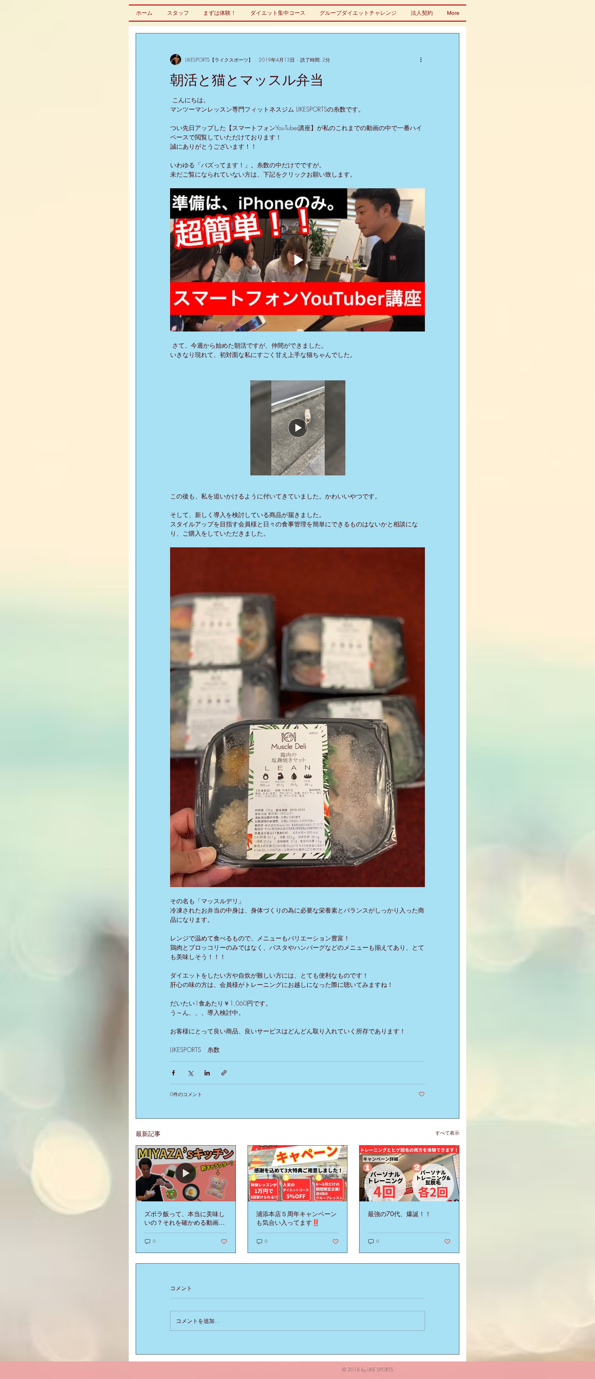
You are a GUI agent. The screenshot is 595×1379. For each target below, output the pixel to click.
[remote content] (297, 425)
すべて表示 (447, 1132)
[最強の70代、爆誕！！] (409, 1173)
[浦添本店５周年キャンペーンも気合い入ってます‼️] (297, 1173)
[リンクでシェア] (224, 1073)
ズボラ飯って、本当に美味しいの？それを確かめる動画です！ (184, 1218)
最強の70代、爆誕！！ (399, 1214)
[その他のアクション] (421, 59)
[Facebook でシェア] (173, 1073)
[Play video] (297, 259)
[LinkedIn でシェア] (207, 1073)
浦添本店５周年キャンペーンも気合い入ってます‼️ (296, 1218)
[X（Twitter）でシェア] (190, 1073)
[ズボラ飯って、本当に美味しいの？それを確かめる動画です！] (186, 1173)
